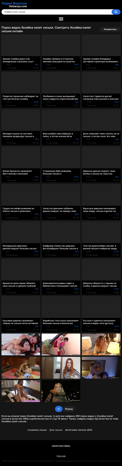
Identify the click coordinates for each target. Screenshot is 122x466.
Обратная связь (61, 446)
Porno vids (61, 456)
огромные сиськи (37, 429)
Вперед (69, 409)
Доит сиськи (56, 430)
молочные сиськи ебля (78, 429)
